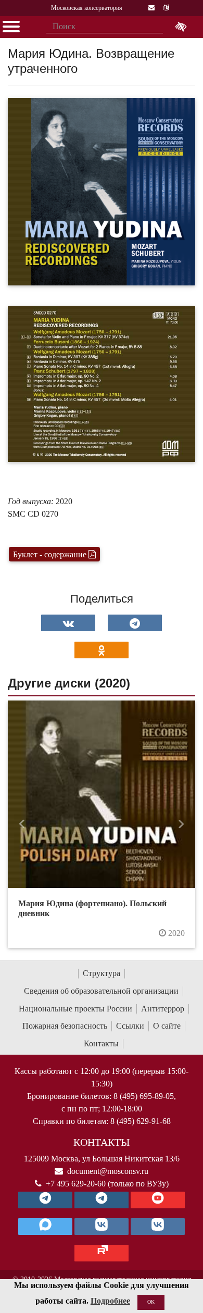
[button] (22, 824)
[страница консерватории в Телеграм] (45, 1200)
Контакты (101, 1043)
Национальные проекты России (75, 1008)
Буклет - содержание (50, 554)
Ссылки (130, 1025)
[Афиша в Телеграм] (101, 1253)
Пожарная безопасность (64, 1025)
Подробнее (110, 1300)
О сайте (167, 1025)
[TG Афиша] (101, 1200)
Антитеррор (162, 1008)
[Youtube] (158, 1200)
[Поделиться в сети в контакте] (68, 623)
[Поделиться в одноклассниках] (101, 650)
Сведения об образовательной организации (101, 990)
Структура (101, 973)
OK (151, 1302)
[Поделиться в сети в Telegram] (135, 623)
